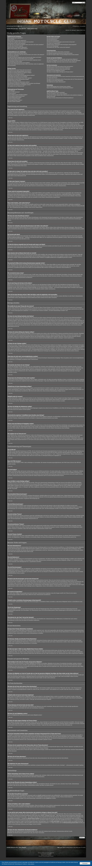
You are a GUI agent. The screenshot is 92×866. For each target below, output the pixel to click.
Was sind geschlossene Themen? (15, 100)
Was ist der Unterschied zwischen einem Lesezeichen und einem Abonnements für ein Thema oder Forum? (65, 77)
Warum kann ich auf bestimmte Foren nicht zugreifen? (20, 78)
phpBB (42, 852)
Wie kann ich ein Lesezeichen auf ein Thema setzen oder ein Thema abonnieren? (65, 79)
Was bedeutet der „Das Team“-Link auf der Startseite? (58, 47)
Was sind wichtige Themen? (14, 98)
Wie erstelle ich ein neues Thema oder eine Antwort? (19, 70)
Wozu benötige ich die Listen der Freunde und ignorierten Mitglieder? (62, 59)
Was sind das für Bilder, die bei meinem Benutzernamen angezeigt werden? (24, 60)
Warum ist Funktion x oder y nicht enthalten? (57, 93)
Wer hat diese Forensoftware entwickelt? (56, 92)
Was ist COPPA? (11, 39)
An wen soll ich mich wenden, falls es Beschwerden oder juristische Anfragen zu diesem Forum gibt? (65, 95)
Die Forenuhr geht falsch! (13, 56)
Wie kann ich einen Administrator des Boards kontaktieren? (60, 97)
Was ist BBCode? (11, 90)
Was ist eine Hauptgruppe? (53, 46)
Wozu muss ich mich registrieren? (15, 37)
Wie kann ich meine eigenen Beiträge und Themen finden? (60, 71)
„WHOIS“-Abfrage (44, 815)
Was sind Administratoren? (53, 37)
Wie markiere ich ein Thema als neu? (16, 86)
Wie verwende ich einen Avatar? (15, 61)
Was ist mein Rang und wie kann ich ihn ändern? (19, 62)
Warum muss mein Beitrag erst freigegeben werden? (19, 84)
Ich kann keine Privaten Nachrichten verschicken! (58, 51)
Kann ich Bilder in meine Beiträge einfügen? (17, 94)
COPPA (12, 148)
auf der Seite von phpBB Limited (15, 798)
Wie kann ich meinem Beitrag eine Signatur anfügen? (19, 72)
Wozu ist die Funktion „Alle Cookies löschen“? (18, 48)
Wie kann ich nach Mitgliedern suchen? (56, 70)
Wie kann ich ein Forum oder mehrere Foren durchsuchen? (60, 66)
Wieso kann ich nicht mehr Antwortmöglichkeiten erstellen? (21, 75)
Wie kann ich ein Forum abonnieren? (55, 80)
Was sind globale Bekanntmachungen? (16, 96)
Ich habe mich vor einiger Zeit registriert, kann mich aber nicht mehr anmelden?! (26, 44)
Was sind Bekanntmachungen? (14, 97)
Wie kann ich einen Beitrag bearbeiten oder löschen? (19, 71)
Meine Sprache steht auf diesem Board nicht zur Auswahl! (20, 58)
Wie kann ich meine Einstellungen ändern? (17, 53)
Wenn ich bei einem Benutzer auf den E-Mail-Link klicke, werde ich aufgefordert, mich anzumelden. (26, 64)
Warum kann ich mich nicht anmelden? (17, 43)
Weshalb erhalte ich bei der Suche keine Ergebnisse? (58, 67)
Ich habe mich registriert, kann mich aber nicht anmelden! (21, 41)
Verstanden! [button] (85, 863)
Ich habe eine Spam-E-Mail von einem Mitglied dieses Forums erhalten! (63, 54)
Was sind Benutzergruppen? (53, 40)
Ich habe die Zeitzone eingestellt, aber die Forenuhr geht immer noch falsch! (24, 57)
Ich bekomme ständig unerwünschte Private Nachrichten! (60, 53)
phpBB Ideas (78, 805)
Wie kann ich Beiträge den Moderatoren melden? (18, 82)
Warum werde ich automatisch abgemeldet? (17, 47)
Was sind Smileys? (12, 93)
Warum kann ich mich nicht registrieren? (17, 40)
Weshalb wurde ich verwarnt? (14, 80)
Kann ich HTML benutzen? (14, 92)
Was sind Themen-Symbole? (14, 101)
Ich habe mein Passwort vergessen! (15, 46)
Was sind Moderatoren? (52, 39)
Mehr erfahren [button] (31, 864)
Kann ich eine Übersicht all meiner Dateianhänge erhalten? (60, 87)
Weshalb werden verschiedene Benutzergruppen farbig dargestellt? (61, 44)
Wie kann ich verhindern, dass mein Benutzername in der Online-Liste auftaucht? (26, 54)
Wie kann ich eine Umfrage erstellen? (16, 74)
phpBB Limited (50, 257)
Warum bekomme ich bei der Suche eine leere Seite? (58, 69)
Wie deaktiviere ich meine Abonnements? (56, 81)
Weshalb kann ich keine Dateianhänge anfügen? (18, 79)
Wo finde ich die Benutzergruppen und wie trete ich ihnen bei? (61, 41)
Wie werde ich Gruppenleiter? (53, 43)
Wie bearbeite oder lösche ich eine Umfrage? (17, 76)
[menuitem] (15, 26)
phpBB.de (60, 257)
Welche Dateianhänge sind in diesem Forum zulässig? (59, 86)
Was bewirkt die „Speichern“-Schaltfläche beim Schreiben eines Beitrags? (24, 83)
